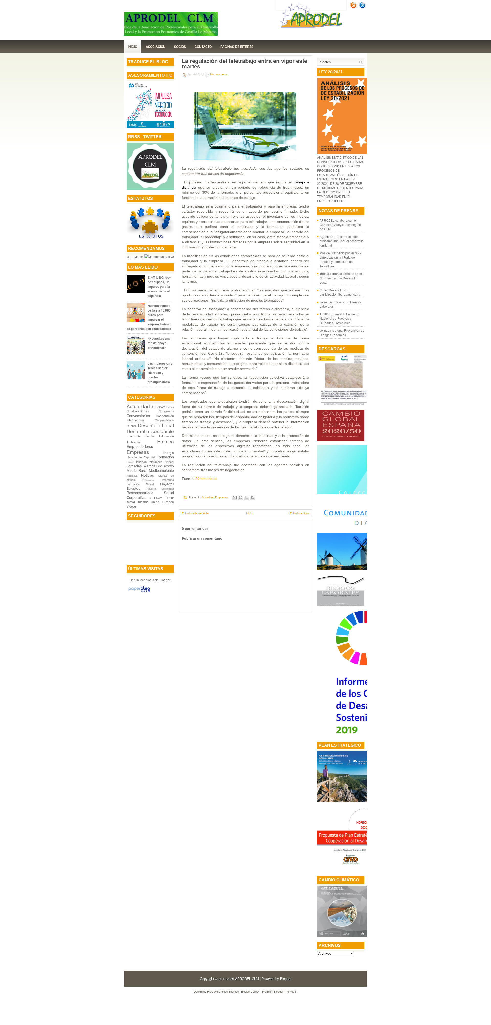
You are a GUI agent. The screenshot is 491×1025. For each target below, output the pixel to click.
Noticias (147, 475)
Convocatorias (138, 415)
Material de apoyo (158, 465)
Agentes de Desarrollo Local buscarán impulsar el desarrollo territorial (342, 240)
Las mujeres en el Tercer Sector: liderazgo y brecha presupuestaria (160, 372)
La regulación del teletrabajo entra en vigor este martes (244, 64)
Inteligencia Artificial (161, 462)
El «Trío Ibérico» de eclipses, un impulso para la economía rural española (159, 286)
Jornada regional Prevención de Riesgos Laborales (342, 332)
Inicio (132, 46)
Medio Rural (137, 470)
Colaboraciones (138, 411)
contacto (203, 46)
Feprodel (149, 457)
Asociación (155, 46)
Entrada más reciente (195, 513)
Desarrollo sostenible (150, 431)
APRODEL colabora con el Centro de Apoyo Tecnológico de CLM (340, 224)
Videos (131, 506)
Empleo (165, 441)
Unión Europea (162, 502)
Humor (130, 462)
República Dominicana (160, 488)
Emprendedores (140, 446)
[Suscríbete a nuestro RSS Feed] (354, 7)
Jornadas (134, 465)
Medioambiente (161, 470)
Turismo (143, 502)
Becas (170, 407)
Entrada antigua (299, 513)
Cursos (132, 426)
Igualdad (141, 462)
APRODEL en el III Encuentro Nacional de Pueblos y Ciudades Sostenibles (340, 318)
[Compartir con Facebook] (252, 497)
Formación (165, 456)
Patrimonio (148, 480)
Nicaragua (132, 475)
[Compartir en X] (246, 497)
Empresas (138, 451)
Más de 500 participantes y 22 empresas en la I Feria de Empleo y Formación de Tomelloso (340, 259)
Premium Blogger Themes (278, 991)
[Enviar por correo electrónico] (234, 497)
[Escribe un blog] (240, 497)
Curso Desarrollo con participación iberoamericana (340, 292)
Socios (180, 46)
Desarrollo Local (156, 425)
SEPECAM (155, 498)
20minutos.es (206, 479)
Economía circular (141, 436)
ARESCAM (158, 407)
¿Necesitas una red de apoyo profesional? (159, 343)
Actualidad (138, 405)
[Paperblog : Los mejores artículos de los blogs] (139, 592)
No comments (219, 74)
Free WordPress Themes (223, 991)
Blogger (164, 580)
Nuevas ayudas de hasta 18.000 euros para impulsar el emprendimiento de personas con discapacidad (149, 317)
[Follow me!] (363, 7)
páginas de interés (236, 46)
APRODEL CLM (247, 978)
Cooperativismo (164, 420)
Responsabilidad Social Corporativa (150, 495)
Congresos (166, 411)
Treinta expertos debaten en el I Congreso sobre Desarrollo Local (341, 277)
